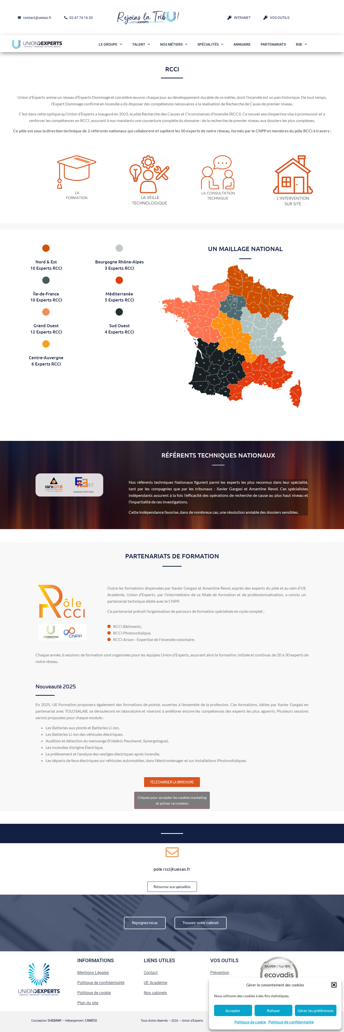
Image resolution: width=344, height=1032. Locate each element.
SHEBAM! (54, 1020)
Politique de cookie (250, 1022)
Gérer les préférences (316, 1010)
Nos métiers (171, 44)
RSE (299, 44)
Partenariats (273, 44)
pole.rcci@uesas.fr (172, 869)
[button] (333, 984)
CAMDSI (91, 1020)
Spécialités (208, 44)
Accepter (232, 1010)
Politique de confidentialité (291, 1022)
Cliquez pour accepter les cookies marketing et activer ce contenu (172, 800)
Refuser (273, 1010)
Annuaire (242, 44)
